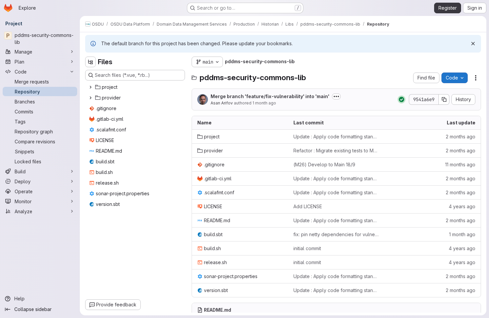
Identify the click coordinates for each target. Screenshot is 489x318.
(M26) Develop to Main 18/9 (324, 164)
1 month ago (264, 102)
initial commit (307, 248)
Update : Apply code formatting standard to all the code (336, 136)
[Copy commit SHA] (444, 99)
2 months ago (460, 136)
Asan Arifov (222, 102)
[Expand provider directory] (90, 98)
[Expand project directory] (90, 87)
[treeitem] (135, 87)
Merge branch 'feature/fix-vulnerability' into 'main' (270, 96)
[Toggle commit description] (336, 96)
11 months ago (460, 164)
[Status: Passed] (402, 99)
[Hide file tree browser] (90, 62)
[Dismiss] (473, 44)
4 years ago (462, 206)
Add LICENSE (307, 206)
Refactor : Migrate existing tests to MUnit (336, 150)
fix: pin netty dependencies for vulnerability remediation (336, 234)
